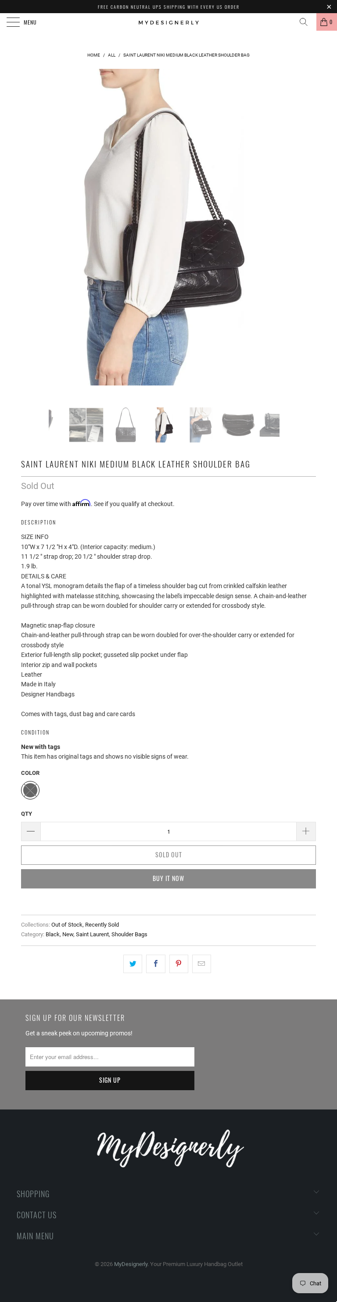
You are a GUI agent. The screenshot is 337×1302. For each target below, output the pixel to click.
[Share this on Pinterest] (178, 964)
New (67, 934)
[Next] (296, 238)
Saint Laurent (92, 934)
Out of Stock (66, 924)
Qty (26, 813)
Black (53, 934)
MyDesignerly (130, 1264)
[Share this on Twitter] (132, 964)
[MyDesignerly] (168, 22)
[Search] (307, 22)
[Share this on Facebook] (155, 964)
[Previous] (32, 238)
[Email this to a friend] (201, 964)
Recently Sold (102, 924)
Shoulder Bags (129, 934)
